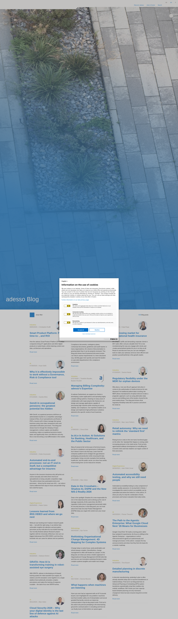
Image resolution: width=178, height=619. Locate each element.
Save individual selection (89, 334)
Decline (97, 330)
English (64, 281)
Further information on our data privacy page (75, 300)
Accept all (81, 330)
